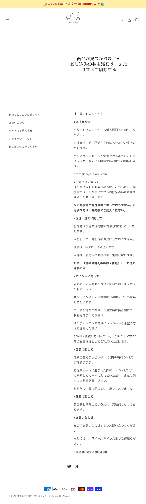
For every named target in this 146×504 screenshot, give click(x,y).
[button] (7, 19)
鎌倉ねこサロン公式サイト (24, 114)
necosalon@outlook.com (90, 451)
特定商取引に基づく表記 (23, 146)
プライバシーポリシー (22, 138)
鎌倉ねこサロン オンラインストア (34, 495)
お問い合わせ (17, 122)
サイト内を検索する (20, 130)
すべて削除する (101, 69)
